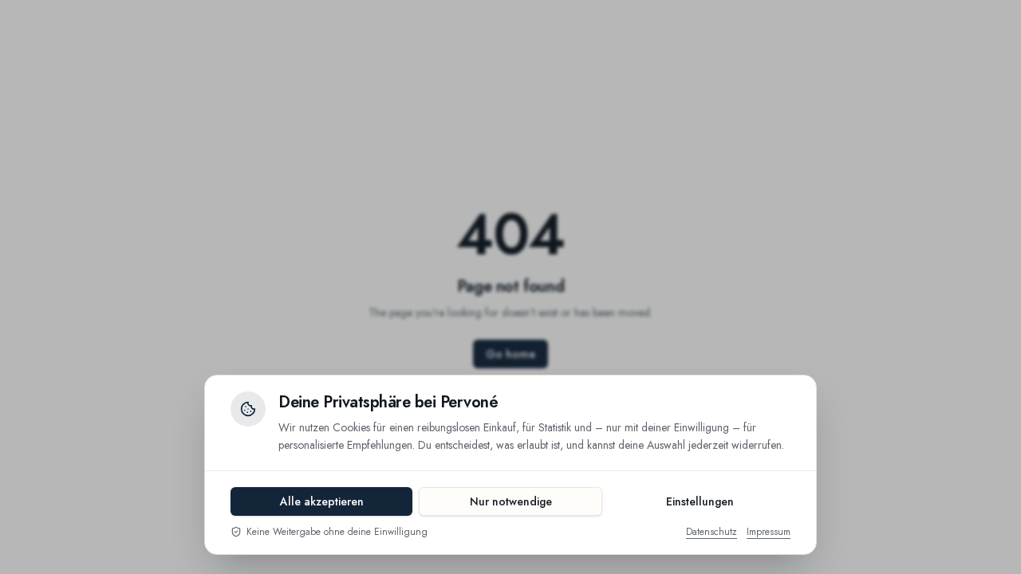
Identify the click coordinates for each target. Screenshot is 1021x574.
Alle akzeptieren (322, 501)
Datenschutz (711, 531)
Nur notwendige (511, 501)
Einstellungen (700, 501)
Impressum (768, 531)
